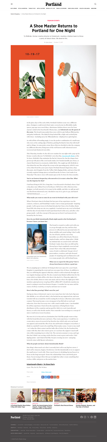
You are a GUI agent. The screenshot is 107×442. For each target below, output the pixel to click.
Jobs (30, 427)
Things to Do (32, 8)
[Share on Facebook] (42, 377)
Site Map (49, 427)
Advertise (25, 427)
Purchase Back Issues (59, 430)
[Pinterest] (91, 417)
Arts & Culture (41, 8)
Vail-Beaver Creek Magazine (51, 433)
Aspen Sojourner (40, 433)
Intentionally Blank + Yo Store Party (41, 364)
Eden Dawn (49, 42)
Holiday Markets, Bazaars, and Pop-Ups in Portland (85, 406)
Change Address (40, 430)
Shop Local (48, 372)
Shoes (43, 372)
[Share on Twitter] (45, 377)
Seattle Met (26, 433)
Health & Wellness (84, 8)
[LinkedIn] (95, 417)
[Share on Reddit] (58, 377)
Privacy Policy (35, 427)
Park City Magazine (63, 433)
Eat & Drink (14, 8)
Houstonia (32, 433)
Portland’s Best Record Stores (63, 405)
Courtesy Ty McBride (34, 260)
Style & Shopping (22, 8)
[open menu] (11, 4)
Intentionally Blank (68, 156)
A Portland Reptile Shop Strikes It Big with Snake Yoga (21, 406)
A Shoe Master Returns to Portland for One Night (33, 14)
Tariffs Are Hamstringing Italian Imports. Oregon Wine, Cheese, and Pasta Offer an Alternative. (42, 407)
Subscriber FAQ (49, 430)
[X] (88, 417)
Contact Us (54, 427)
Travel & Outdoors (61, 8)
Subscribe (93, 8)
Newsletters (67, 430)
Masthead (20, 427)
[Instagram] (85, 417)
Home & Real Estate (73, 8)
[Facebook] (81, 417)
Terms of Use (43, 427)
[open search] (95, 4)
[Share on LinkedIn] (48, 377)
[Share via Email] (55, 377)
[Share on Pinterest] (51, 377)
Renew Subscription (31, 430)
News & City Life (50, 8)
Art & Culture (36, 424)
